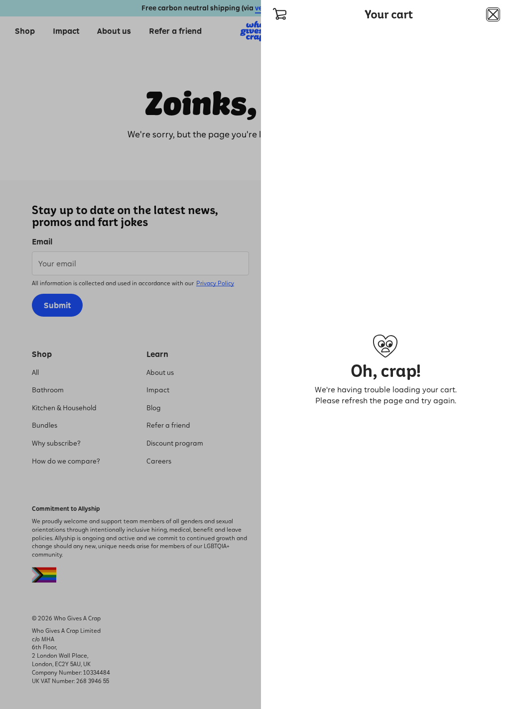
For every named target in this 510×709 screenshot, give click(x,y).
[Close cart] (493, 14)
